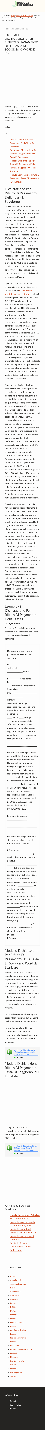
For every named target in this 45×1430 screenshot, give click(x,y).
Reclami (13, 1353)
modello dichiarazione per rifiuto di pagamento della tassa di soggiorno (24, 1052)
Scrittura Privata (17, 1361)
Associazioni (15, 1280)
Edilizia (13, 1319)
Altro (12, 1276)
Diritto (13, 1311)
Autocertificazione (18, 1284)
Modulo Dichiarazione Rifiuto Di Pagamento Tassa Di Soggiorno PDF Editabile (25, 178)
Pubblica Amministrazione (21, 1349)
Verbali (13, 1376)
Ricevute (14, 1357)
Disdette (13, 1315)
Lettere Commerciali (18, 1338)
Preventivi (14, 1346)
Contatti (12, 1401)
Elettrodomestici (17, 1322)
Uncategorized (16, 1372)
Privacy (12, 1409)
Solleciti (13, 1369)
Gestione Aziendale (18, 1330)
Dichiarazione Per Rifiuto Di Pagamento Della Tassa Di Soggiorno (23, 143)
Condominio (15, 1292)
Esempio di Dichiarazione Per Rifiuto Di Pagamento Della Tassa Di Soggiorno (23, 154)
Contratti (14, 1299)
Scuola (13, 1365)
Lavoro (13, 1334)
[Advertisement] (22, 81)
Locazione (14, 1342)
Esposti (13, 1326)
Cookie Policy (15, 1405)
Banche (13, 1288)
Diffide (13, 1307)
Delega (13, 1303)
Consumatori (15, 1296)
